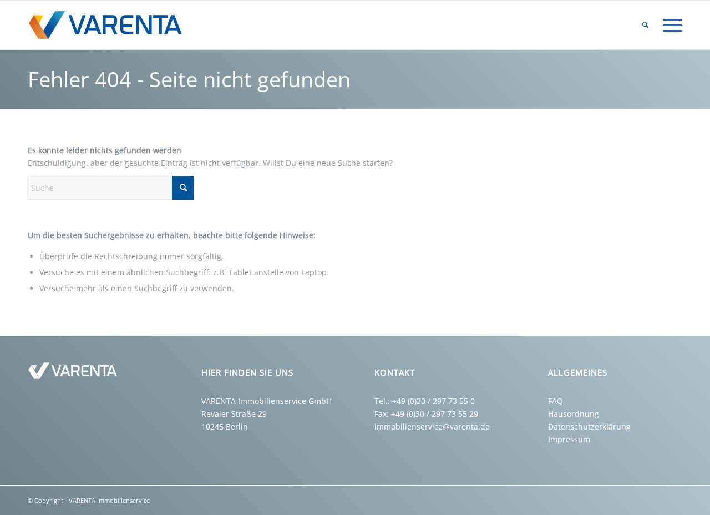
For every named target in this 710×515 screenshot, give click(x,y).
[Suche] (645, 25)
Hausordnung (573, 413)
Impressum (569, 439)
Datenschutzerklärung (589, 426)
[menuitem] (645, 25)
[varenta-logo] (109, 25)
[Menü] (669, 25)
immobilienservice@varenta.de (432, 426)
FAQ (555, 401)
